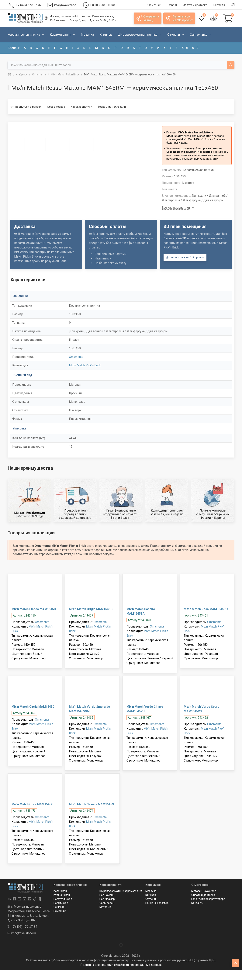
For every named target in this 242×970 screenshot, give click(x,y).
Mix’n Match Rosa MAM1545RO (206, 609)
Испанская (60, 890)
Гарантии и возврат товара (208, 898)
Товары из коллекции (112, 106)
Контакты (197, 902)
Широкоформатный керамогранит (120, 890)
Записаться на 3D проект (186, 257)
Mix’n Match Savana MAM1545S (91, 804)
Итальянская (62, 894)
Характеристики (81, 106)
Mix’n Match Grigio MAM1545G (90, 609)
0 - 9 (195, 48)
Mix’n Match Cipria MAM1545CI (33, 706)
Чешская (59, 906)
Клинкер (150, 894)
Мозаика (150, 890)
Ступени (150, 898)
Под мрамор (107, 898)
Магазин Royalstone (203, 890)
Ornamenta (76, 357)
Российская (61, 902)
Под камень (106, 894)
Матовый (105, 906)
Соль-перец (106, 902)
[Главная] (9, 74)
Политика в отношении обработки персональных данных (121, 965)
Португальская (63, 898)
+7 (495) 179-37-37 (23, 926)
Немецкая (60, 910)
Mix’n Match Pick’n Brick (85, 365)
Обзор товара (56, 106)
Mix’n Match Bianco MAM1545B (34, 609)
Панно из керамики (157, 902)
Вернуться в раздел (28, 106)
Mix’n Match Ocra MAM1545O (33, 804)
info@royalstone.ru (23, 933)
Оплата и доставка (203, 894)
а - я (185, 48)
